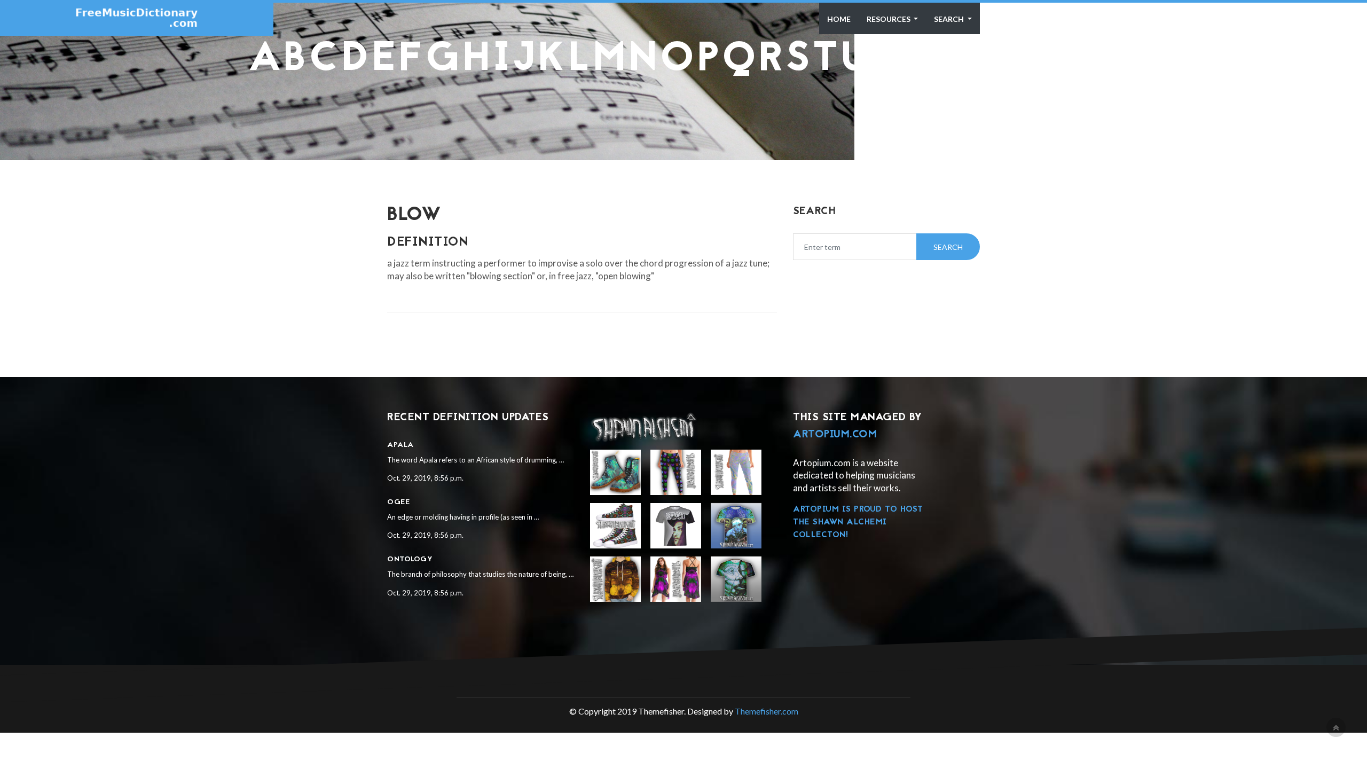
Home (839, 18)
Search (949, 18)
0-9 (1083, 60)
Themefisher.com (766, 711)
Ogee (398, 502)
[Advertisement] (683, 103)
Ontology (410, 559)
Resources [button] (889, 18)
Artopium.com (835, 435)
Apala (400, 445)
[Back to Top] (1336, 727)
